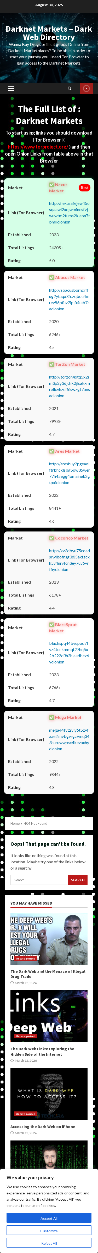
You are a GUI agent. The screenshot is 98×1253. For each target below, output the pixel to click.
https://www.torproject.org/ (38, 147)
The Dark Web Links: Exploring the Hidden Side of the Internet (49, 1016)
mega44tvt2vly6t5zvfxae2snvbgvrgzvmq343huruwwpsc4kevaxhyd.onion (69, 739)
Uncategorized (25, 958)
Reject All (49, 1243)
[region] (49, 1211)
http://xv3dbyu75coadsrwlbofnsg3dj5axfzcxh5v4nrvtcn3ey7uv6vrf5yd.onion (69, 560)
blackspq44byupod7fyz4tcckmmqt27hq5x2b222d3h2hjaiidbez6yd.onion (69, 652)
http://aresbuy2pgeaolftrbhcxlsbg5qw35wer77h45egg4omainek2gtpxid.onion (69, 473)
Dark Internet (49, 1166)
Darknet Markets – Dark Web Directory (49, 33)
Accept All (49, 1218)
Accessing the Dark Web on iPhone (49, 1094)
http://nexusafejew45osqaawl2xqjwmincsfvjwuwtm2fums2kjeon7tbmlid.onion (69, 212)
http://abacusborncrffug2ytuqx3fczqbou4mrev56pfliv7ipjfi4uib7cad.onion (69, 299)
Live (86, 88)
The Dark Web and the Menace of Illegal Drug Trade (49, 939)
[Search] (69, 88)
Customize (49, 1231)
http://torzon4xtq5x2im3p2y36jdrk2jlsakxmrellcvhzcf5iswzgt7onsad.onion (69, 386)
